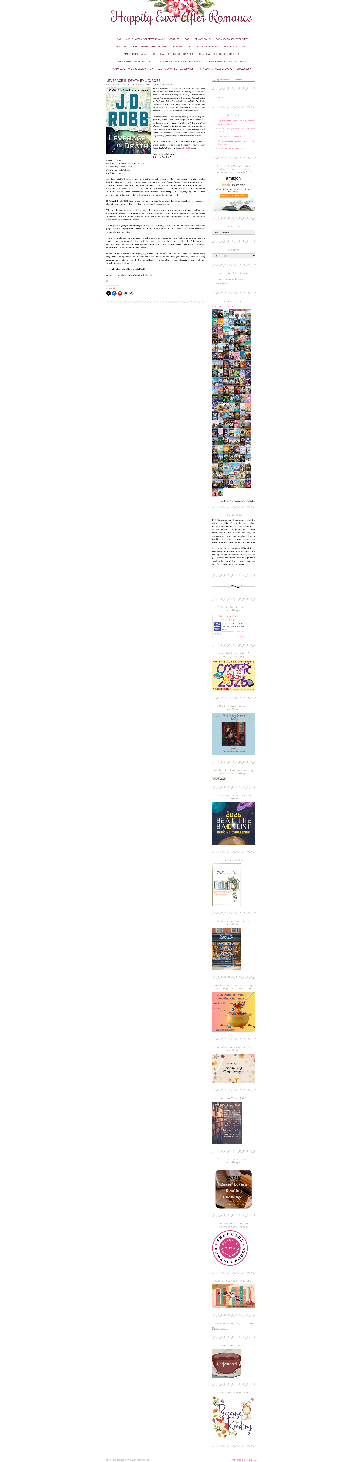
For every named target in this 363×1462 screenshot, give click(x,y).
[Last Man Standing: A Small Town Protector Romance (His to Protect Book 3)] (237, 458)
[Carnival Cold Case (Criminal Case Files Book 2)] (215, 356)
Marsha (136, 84)
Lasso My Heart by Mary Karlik (231, 136)
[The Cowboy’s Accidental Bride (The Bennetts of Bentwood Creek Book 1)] (215, 424)
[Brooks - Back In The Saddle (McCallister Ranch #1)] (226, 356)
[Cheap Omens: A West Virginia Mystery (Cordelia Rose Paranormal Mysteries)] (215, 458)
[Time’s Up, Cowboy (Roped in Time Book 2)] (242, 466)
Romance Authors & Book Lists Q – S (226, 61)
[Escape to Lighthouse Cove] (237, 483)
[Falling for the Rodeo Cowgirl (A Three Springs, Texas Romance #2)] (220, 373)
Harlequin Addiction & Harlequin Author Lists (142, 46)
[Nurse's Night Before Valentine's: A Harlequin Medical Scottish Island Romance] (248, 339)
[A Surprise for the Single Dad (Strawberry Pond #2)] (248, 458)
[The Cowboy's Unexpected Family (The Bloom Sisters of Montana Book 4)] (237, 441)
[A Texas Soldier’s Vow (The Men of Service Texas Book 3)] (226, 339)
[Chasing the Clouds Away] (220, 449)
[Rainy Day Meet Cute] (231, 466)
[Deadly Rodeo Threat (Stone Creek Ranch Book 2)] (231, 381)
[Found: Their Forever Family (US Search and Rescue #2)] (226, 424)
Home (119, 39)
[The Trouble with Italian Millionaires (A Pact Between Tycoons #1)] (231, 407)
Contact (174, 39)
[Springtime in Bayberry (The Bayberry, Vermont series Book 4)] (220, 347)
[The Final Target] (226, 458)
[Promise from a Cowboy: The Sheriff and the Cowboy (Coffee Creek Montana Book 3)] (248, 475)
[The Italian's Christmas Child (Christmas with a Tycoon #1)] (237, 313)
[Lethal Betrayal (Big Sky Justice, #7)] (231, 449)
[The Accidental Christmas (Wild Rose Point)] (215, 432)
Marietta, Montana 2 (235, 46)
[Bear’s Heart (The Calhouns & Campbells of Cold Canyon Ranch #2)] (215, 364)
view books (240, 637)
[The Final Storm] (231, 347)
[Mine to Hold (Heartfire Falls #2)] (226, 322)
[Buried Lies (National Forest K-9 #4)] (237, 339)
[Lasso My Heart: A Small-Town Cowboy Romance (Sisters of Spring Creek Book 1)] (231, 483)
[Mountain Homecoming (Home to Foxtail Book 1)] (248, 313)
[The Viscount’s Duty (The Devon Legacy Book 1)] (220, 330)
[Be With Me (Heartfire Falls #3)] (242, 449)
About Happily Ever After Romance (145, 39)
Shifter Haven (224, 283)
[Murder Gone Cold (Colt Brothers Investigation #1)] (226, 415)
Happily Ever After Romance (181, 16)
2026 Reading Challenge (229, 617)
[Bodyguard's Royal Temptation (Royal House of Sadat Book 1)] (242, 390)
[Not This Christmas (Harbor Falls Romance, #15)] (231, 322)
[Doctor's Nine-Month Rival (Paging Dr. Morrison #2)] (237, 407)
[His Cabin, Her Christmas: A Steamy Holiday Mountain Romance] (215, 330)
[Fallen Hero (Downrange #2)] (237, 347)
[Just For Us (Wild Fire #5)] (231, 356)
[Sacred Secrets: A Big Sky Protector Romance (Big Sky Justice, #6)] (237, 322)
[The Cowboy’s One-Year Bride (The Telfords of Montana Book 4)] (226, 475)
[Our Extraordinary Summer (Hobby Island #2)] (237, 424)
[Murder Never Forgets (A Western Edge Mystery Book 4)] (220, 398)
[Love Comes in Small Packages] (242, 407)
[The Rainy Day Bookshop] (226, 466)
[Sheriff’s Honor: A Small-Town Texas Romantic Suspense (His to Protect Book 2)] (248, 356)
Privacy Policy (203, 39)
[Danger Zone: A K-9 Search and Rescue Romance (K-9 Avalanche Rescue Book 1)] (220, 381)
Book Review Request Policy (232, 39)
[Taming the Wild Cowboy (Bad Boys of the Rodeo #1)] (248, 415)
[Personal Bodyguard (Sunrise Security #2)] (248, 381)
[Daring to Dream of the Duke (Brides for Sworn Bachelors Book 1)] (248, 390)
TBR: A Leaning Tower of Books (215, 69)
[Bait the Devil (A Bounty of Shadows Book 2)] (226, 364)
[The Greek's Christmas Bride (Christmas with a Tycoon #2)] (242, 313)
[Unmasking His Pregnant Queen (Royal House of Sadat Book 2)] (237, 449)
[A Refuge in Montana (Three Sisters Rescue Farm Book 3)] (215, 466)
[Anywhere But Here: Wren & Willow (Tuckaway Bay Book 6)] (242, 475)
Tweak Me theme (238, 1460)
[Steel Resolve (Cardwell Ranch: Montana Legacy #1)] (215, 313)
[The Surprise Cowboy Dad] (248, 441)
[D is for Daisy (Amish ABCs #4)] (242, 483)
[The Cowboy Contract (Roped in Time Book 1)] (231, 339)
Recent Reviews (222, 306)
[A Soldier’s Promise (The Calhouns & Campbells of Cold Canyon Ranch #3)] (220, 364)
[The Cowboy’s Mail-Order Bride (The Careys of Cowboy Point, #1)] (242, 322)
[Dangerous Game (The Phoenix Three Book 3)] (242, 347)
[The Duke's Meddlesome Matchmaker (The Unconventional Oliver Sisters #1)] (242, 339)
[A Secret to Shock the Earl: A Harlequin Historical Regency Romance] (237, 381)
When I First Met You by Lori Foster (233, 148)
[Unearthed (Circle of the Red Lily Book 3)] (226, 398)
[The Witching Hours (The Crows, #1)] (237, 373)
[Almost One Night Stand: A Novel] (215, 322)
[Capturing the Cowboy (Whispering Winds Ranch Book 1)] (215, 449)
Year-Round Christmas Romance (175, 69)
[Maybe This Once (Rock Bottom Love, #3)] (248, 373)
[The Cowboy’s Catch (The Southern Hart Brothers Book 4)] (248, 466)
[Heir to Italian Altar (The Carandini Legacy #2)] (231, 424)
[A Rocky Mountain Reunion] (226, 407)
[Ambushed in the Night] (248, 364)
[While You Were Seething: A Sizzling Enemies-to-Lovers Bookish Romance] (248, 407)
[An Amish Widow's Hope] (248, 347)
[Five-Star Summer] (237, 466)
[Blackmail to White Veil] (226, 381)
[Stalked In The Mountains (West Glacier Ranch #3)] (215, 373)
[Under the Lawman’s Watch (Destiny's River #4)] (248, 322)
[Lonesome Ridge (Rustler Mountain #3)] (248, 398)
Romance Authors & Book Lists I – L (135, 61)
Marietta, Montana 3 (135, 54)
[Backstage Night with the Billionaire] (242, 441)
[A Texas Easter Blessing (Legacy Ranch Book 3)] (242, 398)
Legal (187, 39)
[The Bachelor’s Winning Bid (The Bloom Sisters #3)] (237, 330)
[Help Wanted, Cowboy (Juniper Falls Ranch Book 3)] (220, 483)
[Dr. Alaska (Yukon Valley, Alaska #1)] (231, 330)
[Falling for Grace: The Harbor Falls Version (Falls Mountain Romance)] (220, 322)
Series (156, 84)
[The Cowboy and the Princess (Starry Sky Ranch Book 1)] (215, 483)
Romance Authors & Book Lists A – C (172, 54)
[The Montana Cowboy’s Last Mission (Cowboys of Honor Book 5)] (220, 313)
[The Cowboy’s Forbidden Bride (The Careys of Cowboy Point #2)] (242, 330)
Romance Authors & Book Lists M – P (180, 61)
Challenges (243, 69)
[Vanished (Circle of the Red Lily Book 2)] (215, 398)
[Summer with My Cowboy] (226, 449)
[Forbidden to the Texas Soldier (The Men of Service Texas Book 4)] (231, 441)
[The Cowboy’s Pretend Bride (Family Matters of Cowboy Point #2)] (220, 458)
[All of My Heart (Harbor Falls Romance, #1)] (220, 390)
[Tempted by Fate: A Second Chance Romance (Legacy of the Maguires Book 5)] (220, 441)
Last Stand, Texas (183, 46)
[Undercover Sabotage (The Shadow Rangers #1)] (242, 458)
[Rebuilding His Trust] (231, 373)
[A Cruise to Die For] (215, 415)
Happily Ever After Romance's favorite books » (237, 501)
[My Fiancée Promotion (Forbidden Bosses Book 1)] (231, 458)
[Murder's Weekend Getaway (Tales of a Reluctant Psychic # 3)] (226, 313)
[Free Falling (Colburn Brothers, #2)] (242, 373)
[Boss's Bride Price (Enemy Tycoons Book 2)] (231, 415)
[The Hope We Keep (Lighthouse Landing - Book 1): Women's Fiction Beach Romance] (226, 330)
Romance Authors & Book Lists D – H (218, 54)
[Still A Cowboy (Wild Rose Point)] (242, 424)
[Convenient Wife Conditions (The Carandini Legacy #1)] (220, 356)
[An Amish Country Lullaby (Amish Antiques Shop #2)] (242, 381)
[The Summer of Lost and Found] (215, 381)
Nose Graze (252, 1460)
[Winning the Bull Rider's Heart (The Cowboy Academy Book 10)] (231, 364)
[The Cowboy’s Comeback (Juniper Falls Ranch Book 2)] (248, 330)
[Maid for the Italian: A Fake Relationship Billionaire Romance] (237, 364)
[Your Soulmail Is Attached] (215, 390)
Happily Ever (227, 624)
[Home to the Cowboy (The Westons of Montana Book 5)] (220, 424)
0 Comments (168, 84)
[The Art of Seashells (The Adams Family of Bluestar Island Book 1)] (237, 432)
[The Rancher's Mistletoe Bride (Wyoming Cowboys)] (220, 415)
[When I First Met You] (248, 483)
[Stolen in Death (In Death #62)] (215, 339)
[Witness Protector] (226, 373)
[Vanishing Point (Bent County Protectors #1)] (231, 432)
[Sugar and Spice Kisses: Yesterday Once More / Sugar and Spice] (237, 356)
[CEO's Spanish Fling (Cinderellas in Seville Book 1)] (248, 432)
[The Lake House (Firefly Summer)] (231, 475)
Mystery (147, 84)
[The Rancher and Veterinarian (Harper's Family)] (226, 390)
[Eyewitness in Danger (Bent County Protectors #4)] (237, 398)
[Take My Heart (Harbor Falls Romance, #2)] (231, 390)
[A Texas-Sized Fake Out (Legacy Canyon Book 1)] (215, 347)
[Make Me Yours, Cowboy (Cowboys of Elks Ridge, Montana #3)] (226, 347)
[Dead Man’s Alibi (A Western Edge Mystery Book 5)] (226, 483)
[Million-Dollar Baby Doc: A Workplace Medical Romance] (231, 398)
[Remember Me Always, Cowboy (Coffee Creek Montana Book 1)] (226, 441)
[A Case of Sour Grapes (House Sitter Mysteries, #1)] (237, 415)
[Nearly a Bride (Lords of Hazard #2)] (226, 432)
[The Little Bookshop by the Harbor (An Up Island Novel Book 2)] (220, 432)
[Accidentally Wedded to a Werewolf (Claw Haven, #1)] (215, 407)
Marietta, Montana (208, 46)
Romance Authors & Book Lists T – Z (132, 69)
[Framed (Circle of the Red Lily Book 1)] (237, 390)
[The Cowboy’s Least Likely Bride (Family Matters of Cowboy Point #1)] (220, 339)
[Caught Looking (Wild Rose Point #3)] (248, 424)
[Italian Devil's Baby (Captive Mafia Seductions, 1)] (220, 475)
